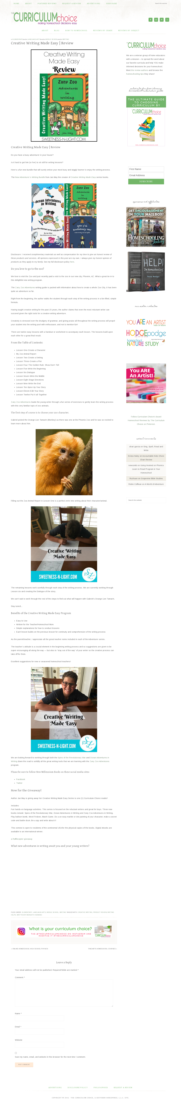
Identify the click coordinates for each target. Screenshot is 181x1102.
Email (18, 1027)
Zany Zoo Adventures (25, 287)
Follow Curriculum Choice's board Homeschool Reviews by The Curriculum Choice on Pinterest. (146, 420)
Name (18, 1013)
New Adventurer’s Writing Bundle (30, 177)
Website (18, 1040)
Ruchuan (134, 478)
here (72, 262)
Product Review (100, 912)
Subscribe (146, 181)
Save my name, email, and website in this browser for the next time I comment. (50, 1057)
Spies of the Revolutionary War (72, 758)
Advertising (55, 1088)
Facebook (20, 779)
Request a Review (123, 1088)
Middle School (51, 39)
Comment (20, 977)
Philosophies (101, 1088)
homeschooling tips (135, 74)
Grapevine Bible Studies (152, 478)
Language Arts (34, 39)
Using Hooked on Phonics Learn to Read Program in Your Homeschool (148, 469)
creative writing (85, 912)
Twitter (19, 783)
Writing (66, 39)
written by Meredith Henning (29, 915)
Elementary (17, 39)
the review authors (139, 70)
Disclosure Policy (78, 1088)
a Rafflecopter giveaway (21, 839)
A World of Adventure (154, 484)
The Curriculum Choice (44, 18)
